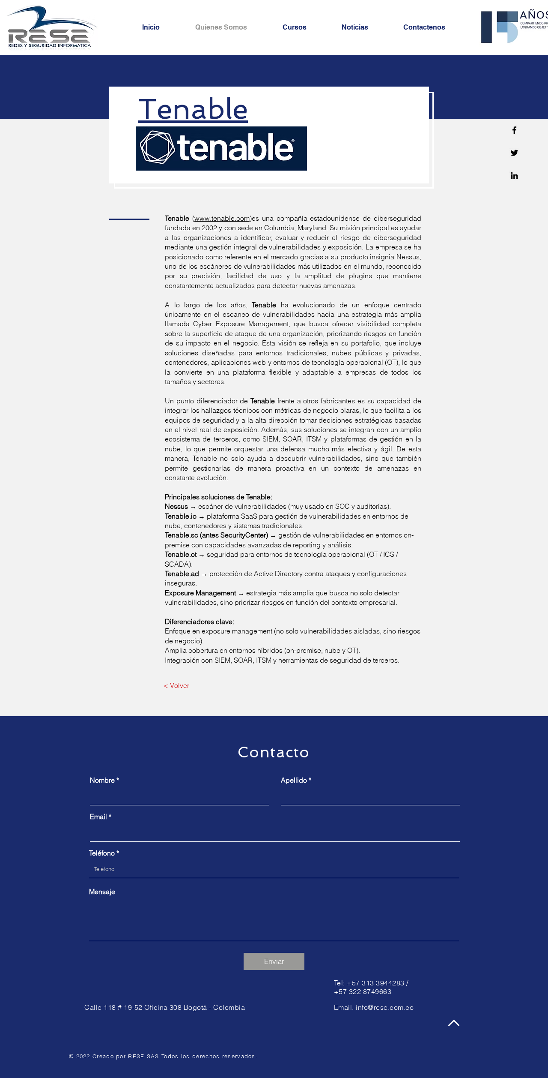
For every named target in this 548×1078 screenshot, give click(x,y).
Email (98, 816)
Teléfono (102, 853)
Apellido (294, 780)
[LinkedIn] (514, 175)
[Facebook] (514, 130)
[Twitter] (514, 153)
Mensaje (102, 891)
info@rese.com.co (385, 1007)
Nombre (102, 780)
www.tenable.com (222, 218)
